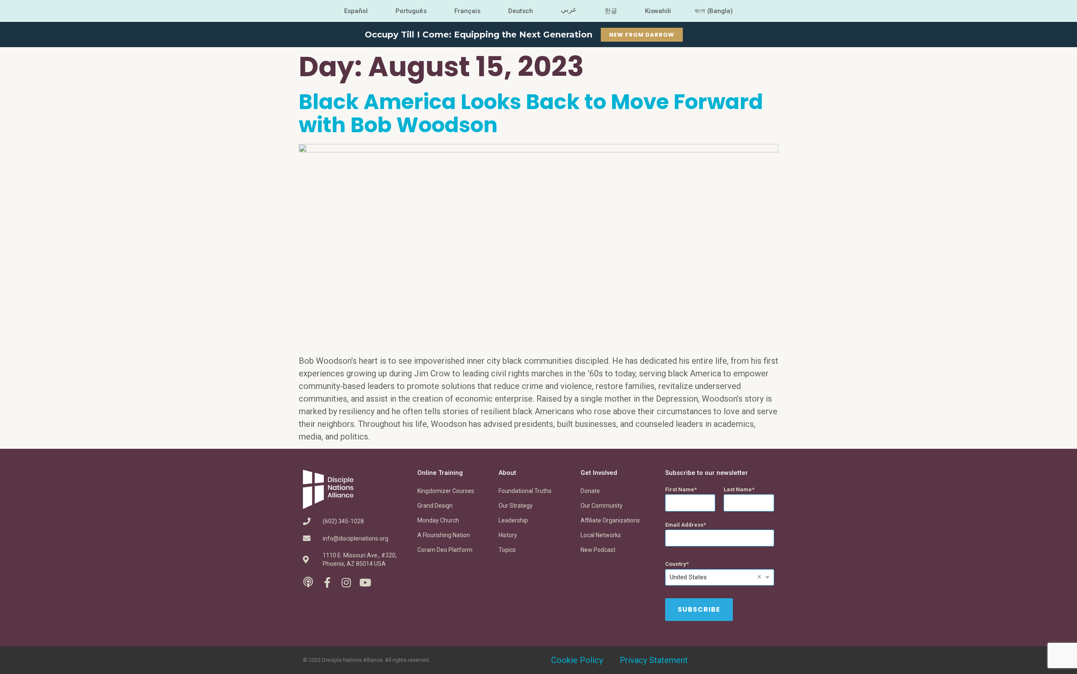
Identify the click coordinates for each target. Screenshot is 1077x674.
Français (467, 11)
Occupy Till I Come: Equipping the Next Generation (478, 34)
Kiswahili (658, 11)
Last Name (738, 489)
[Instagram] (346, 582)
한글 (611, 11)
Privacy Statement (654, 660)
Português (411, 11)
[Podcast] (308, 582)
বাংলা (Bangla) (714, 11)
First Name (679, 489)
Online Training (440, 473)
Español (356, 11)
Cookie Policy (577, 660)
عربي (569, 9)
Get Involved (599, 473)
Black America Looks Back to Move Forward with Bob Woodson (531, 113)
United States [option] (688, 577)
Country (675, 564)
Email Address (684, 525)
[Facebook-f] (327, 582)
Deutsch (520, 11)
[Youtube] (365, 582)
